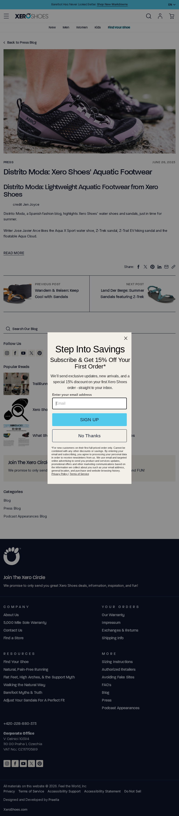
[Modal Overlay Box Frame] (89, 408)
